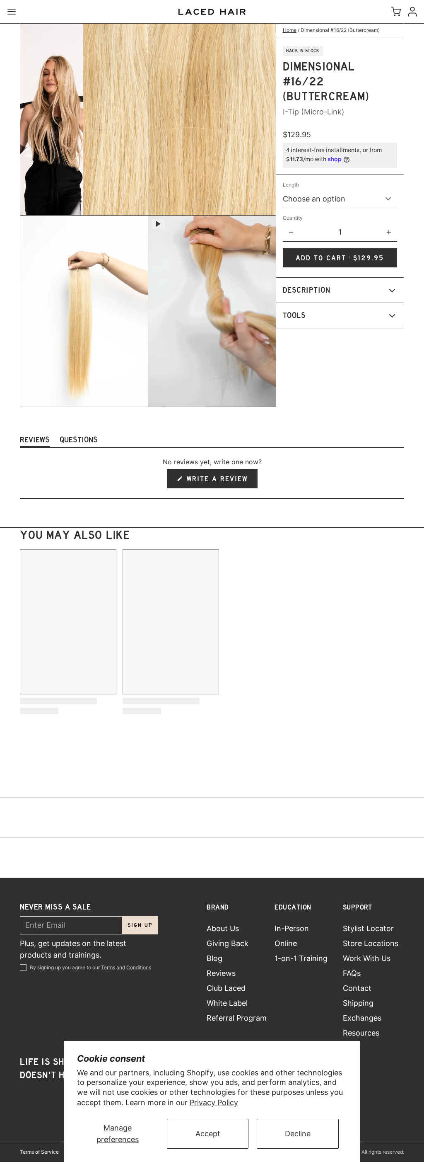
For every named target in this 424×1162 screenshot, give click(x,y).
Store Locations (370, 943)
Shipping (358, 1003)
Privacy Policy (214, 1102)
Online (286, 943)
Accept (207, 1133)
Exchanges (362, 1018)
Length (291, 185)
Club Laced (226, 988)
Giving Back (227, 943)
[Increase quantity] (389, 232)
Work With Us (366, 958)
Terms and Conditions (126, 967)
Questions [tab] (79, 441)
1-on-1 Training (301, 958)
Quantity (293, 218)
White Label (227, 1003)
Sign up (140, 925)
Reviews (221, 973)
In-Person (292, 928)
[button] (340, 257)
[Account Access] (410, 11)
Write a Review (218, 481)
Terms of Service (39, 1152)
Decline (298, 1133)
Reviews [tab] (35, 441)
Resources (361, 1033)
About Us (223, 928)
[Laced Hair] (212, 12)
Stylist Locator (368, 928)
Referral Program (237, 1018)
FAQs (352, 973)
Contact (357, 988)
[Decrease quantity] (291, 232)
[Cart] (394, 11)
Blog (214, 958)
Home (289, 30)
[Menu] (15, 11)
